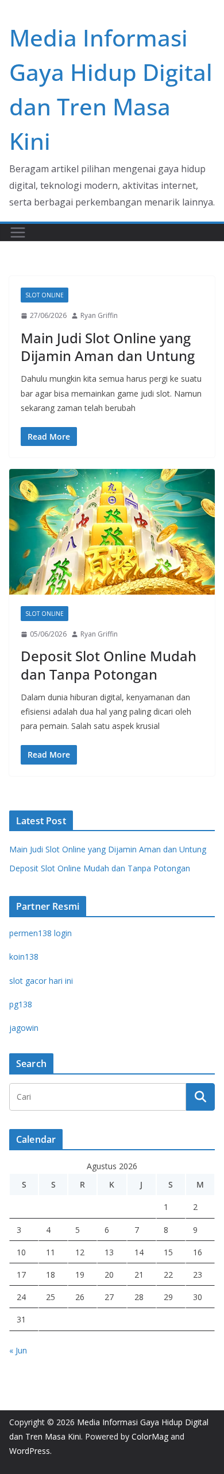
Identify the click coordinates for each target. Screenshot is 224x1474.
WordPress (29, 1450)
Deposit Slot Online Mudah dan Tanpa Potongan (108, 664)
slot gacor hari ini (41, 980)
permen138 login (40, 933)
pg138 (20, 1004)
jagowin (23, 1027)
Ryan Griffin (99, 315)
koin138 (23, 956)
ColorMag (150, 1436)
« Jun (18, 1350)
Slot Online (44, 295)
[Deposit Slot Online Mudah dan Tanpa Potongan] (112, 532)
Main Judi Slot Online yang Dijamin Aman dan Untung (108, 346)
